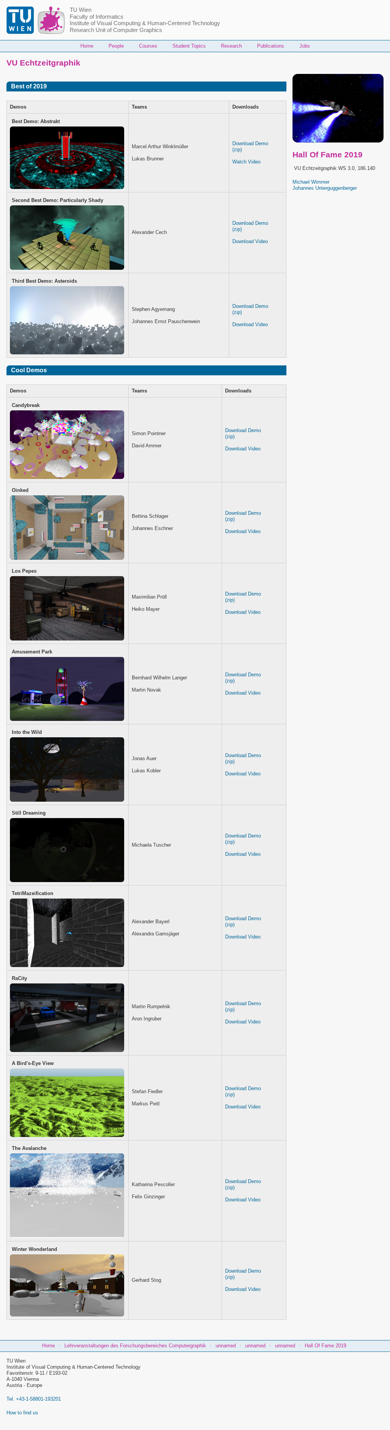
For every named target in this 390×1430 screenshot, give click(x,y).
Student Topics (189, 46)
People (116, 46)
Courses (148, 46)
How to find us (22, 1413)
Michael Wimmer (310, 182)
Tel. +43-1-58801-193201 (33, 1399)
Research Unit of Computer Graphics (116, 30)
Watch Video (246, 162)
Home (86, 46)
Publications (270, 46)
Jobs (304, 46)
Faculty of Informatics (96, 17)
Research (231, 46)
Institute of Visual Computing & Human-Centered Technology (145, 23)
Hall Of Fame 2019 (325, 1345)
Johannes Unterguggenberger (324, 188)
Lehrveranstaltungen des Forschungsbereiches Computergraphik (135, 1345)
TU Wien (80, 10)
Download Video (250, 241)
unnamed (226, 1345)
